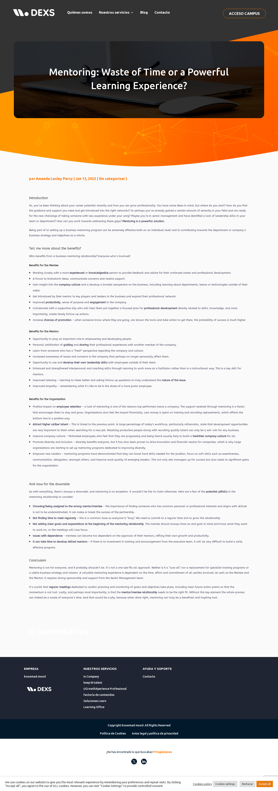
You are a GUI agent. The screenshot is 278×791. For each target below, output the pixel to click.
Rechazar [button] (247, 783)
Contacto (162, 12)
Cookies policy (202, 784)
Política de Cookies (113, 733)
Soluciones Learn (94, 701)
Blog (144, 12)
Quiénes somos (79, 12)
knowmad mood (35, 676)
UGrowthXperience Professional (105, 688)
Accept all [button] (264, 783)
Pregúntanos (163, 752)
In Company (91, 676)
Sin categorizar (112, 179)
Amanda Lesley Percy (54, 179)
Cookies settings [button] (225, 783)
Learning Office (93, 707)
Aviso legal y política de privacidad (155, 733)
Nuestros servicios (114, 12)
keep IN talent (92, 682)
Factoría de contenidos (98, 694)
